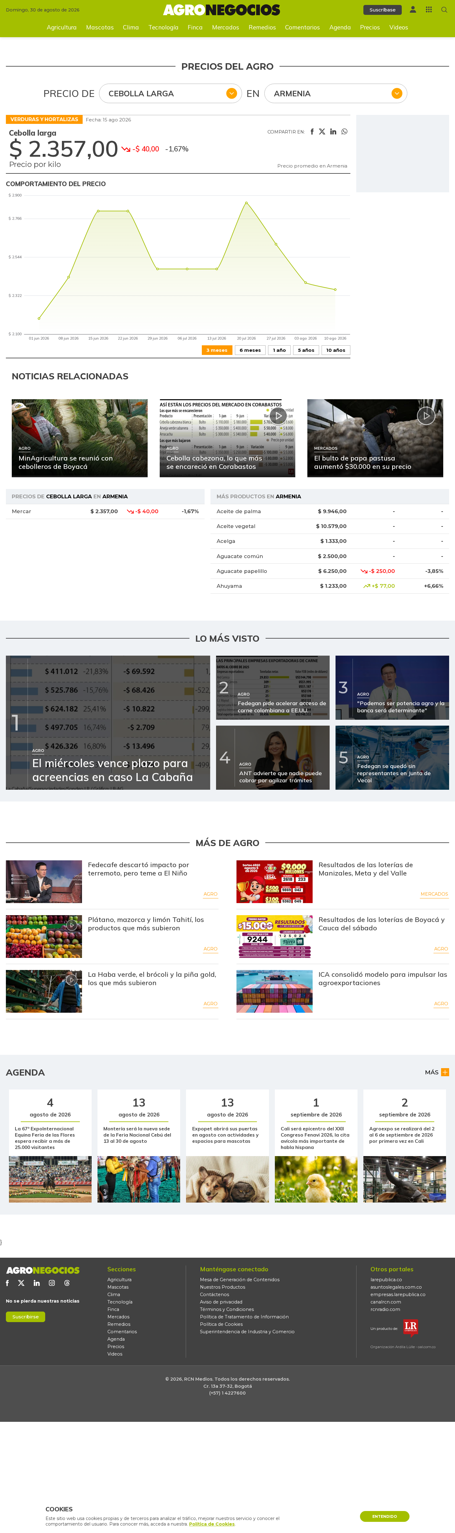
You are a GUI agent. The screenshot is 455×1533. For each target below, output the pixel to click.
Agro (211, 894)
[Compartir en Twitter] (322, 132)
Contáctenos (214, 1294)
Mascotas (100, 27)
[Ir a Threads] (67, 1283)
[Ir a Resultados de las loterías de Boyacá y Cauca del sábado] (274, 936)
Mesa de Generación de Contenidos (240, 1279)
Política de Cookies (221, 1324)
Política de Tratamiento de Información (244, 1317)
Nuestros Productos (222, 1287)
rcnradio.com (385, 1309)
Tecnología (163, 27)
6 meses (250, 350)
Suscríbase (383, 10)
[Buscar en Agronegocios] (444, 10)
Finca (195, 27)
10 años (335, 350)
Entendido (384, 1516)
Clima (131, 27)
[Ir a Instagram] (52, 1283)
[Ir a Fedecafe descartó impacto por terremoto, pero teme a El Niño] (44, 881)
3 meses (217, 350)
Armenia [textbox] (292, 93)
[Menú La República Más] (429, 9)
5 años (306, 350)
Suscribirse (25, 1317)
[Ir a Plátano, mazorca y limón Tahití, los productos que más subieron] (44, 936)
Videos (398, 27)
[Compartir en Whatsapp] (344, 132)
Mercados (225, 27)
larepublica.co (386, 1279)
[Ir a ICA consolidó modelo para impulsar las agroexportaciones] (274, 991)
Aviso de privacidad (221, 1302)
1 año (279, 350)
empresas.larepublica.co (398, 1294)
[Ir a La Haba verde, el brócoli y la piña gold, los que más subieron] (44, 991)
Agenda (340, 27)
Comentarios (302, 27)
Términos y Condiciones (227, 1309)
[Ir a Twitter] (21, 1283)
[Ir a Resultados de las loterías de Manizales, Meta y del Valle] (274, 881)
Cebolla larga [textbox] (141, 93)
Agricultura (62, 27)
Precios (370, 27)
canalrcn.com (385, 1302)
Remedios (262, 27)
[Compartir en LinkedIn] (333, 132)
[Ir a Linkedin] (37, 1283)
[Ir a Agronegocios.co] (43, 1270)
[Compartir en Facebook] (312, 132)
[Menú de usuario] (413, 9)
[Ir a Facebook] (7, 1283)
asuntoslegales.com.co (396, 1287)
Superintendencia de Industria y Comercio (247, 1331)
